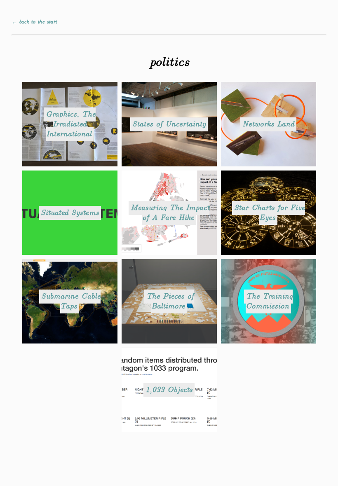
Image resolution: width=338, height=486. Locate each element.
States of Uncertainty (169, 124)
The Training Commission (269, 301)
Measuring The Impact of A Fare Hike (170, 213)
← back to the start (34, 22)
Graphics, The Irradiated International (71, 124)
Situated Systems (70, 213)
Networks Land (268, 124)
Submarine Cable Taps (71, 301)
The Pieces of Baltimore (170, 301)
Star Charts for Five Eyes (269, 213)
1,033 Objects (169, 390)
